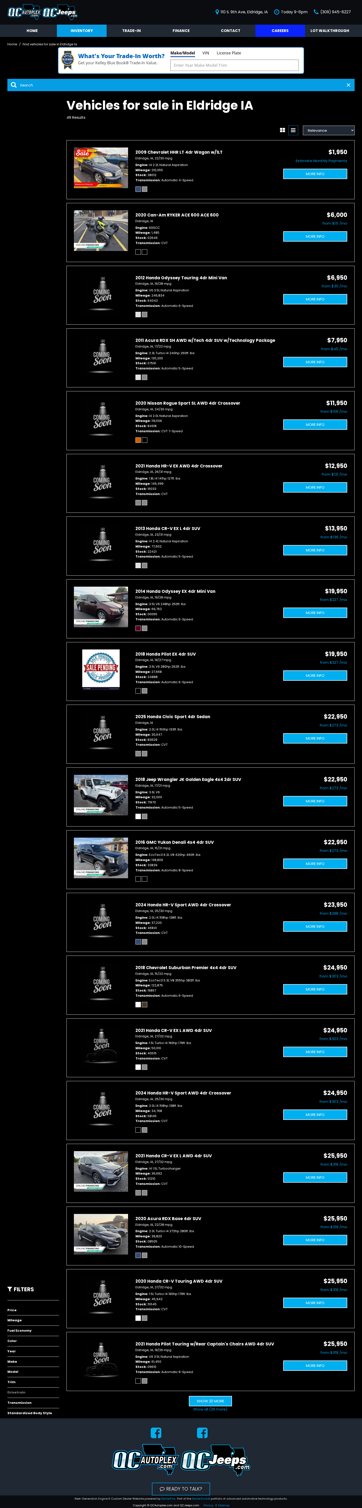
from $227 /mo (333, 599)
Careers (280, 30)
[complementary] (347, 1493)
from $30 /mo (334, 286)
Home (32, 30)
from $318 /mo (333, 1164)
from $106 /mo (333, 411)
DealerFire (168, 1499)
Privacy (209, 1505)
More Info (315, 173)
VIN (205, 53)
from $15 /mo (334, 223)
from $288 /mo (333, 913)
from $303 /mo (333, 976)
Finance (181, 30)
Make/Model (182, 53)
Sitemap (224, 1505)
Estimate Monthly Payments (321, 160)
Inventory (82, 30)
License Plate (229, 53)
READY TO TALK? (184, 1489)
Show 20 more (210, 1401)
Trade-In (131, 30)
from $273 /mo (333, 725)
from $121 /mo (334, 474)
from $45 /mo (334, 348)
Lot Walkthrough (330, 30)
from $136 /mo (333, 537)
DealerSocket (201, 1499)
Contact (230, 30)
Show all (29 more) (210, 1409)
